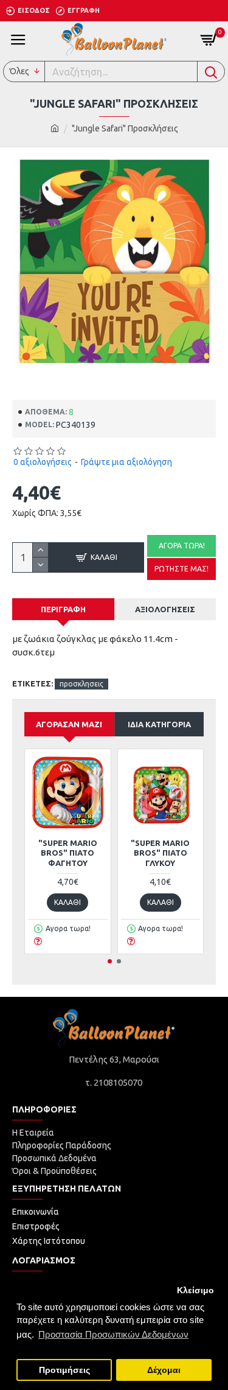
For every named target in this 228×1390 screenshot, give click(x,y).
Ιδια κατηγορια (159, 724)
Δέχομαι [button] (164, 1370)
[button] (110, 961)
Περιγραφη (63, 609)
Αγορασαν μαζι (69, 724)
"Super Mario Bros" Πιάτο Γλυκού (160, 853)
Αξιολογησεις (165, 609)
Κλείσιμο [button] (195, 1290)
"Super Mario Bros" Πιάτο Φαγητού (67, 853)
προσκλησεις (81, 684)
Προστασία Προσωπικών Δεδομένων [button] (113, 1334)
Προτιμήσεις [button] (64, 1370)
